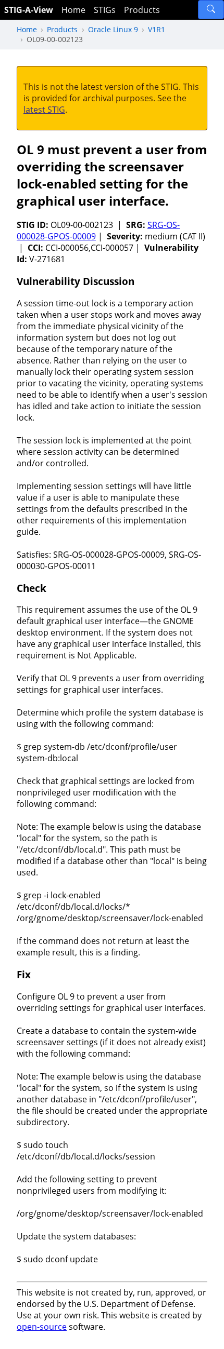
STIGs (105, 10)
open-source (42, 1326)
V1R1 (156, 29)
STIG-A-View (28, 10)
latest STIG (44, 109)
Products (142, 10)
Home (73, 10)
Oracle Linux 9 (113, 29)
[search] (211, 9)
